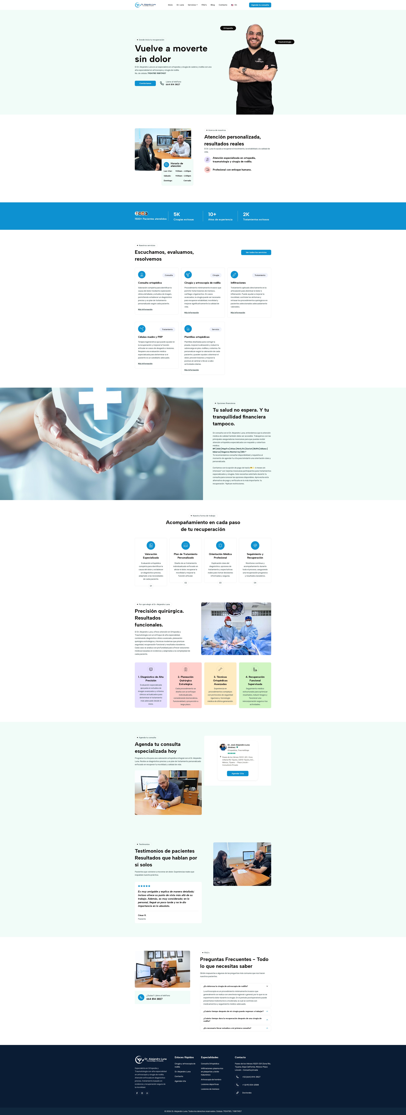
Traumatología (284, 42)
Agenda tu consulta (260, 5)
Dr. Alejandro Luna (183, 1071)
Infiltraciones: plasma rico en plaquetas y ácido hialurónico (212, 1071)
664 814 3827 (173, 84)
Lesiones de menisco (210, 1089)
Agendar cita (180, 1081)
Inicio (170, 5)
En (235, 5)
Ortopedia (228, 28)
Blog (213, 5)
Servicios (192, 5)
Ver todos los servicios (256, 252)
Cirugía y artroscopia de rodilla (202, 282)
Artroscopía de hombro (211, 1079)
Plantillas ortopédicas (197, 336)
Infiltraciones (238, 282)
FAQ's (204, 5)
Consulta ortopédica (150, 282)
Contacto (223, 5)
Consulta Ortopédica (210, 1064)
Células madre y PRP (150, 336)
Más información (145, 309)
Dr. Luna (180, 5)
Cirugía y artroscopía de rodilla (185, 1065)
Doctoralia (246, 1093)
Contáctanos (145, 83)
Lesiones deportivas (210, 1084)
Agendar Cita (238, 773)
